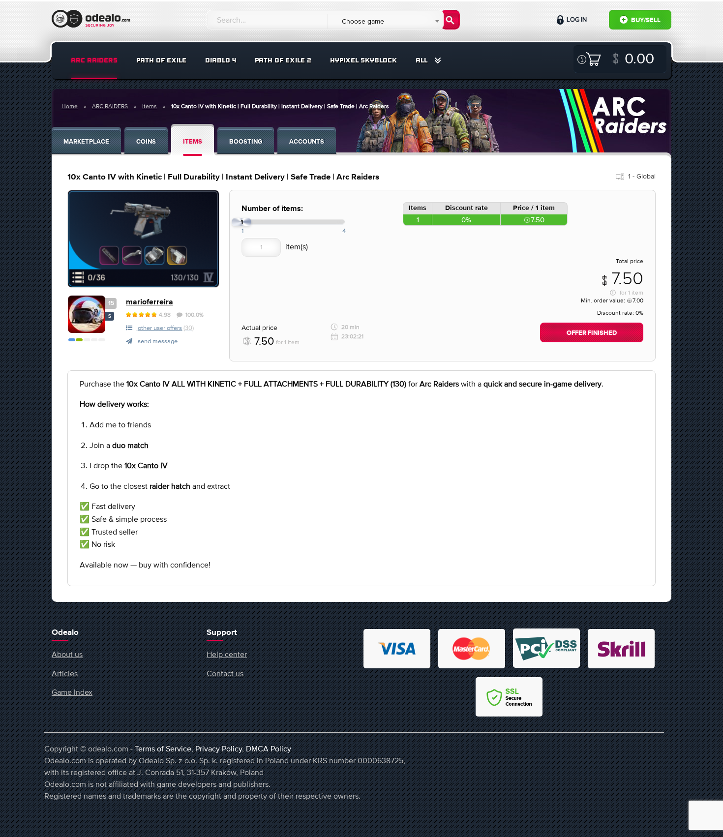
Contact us (225, 673)
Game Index (72, 692)
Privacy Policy (218, 748)
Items (149, 106)
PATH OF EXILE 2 (283, 60)
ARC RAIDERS (94, 60)
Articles (65, 673)
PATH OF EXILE (161, 60)
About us (67, 654)
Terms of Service (163, 748)
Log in (576, 19)
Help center (227, 654)
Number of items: (272, 208)
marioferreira (149, 302)
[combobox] (385, 21)
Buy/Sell (645, 20)
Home (69, 106)
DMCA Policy (268, 748)
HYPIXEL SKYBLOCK (363, 60)
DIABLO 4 (220, 60)
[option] (143, 238)
